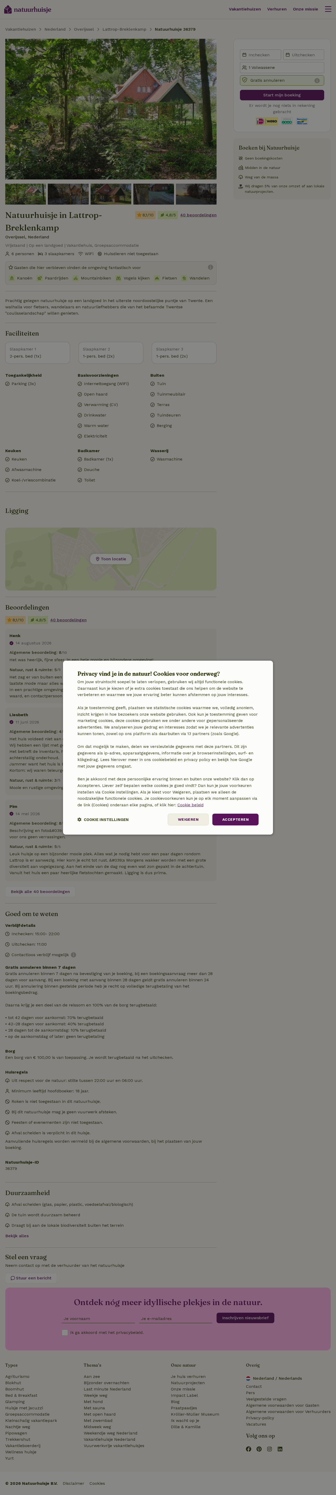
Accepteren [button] (235, 819)
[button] (103, 820)
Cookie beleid (190, 805)
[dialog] (168, 747)
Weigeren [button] (188, 819)
